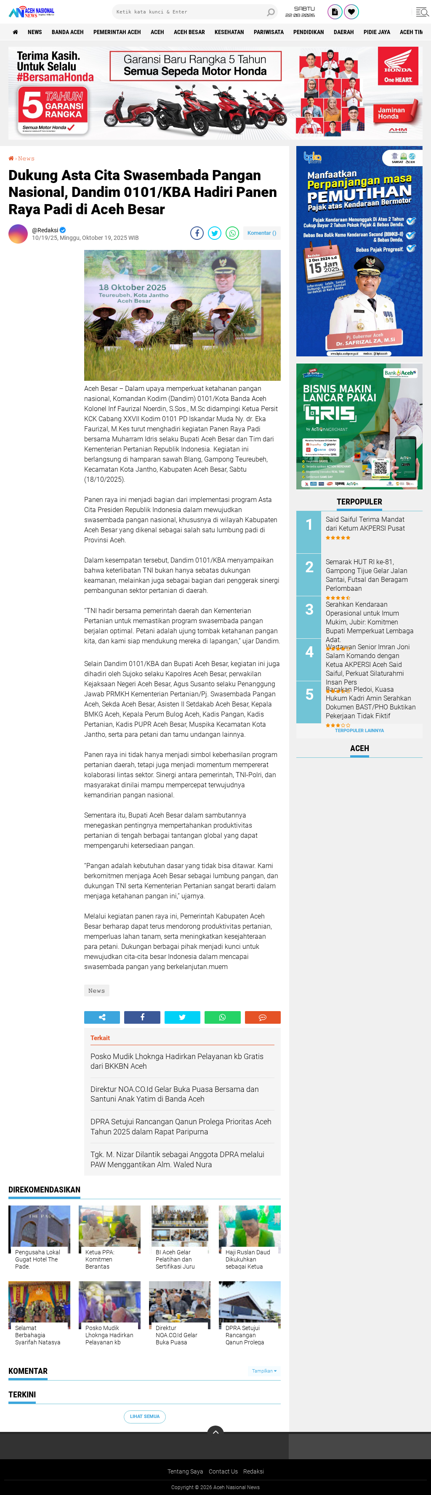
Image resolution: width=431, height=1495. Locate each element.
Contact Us (223, 1471)
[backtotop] (215, 1434)
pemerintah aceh (117, 32)
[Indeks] (335, 12)
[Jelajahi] (421, 11)
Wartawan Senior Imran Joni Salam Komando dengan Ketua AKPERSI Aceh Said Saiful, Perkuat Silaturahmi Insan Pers (368, 664)
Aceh (157, 32)
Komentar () (262, 233)
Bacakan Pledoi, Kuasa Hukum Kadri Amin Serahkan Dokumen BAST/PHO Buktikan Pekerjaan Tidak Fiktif (371, 702)
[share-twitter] (214, 233)
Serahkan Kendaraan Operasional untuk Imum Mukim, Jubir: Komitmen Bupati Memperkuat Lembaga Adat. (370, 621)
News (35, 32)
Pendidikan (308, 32)
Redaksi (253, 1471)
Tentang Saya (185, 1471)
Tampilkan (263, 1371)
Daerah (344, 32)
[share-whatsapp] (232, 233)
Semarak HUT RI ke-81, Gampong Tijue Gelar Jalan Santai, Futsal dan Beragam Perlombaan (367, 575)
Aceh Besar (189, 32)
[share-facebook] (197, 233)
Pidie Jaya (377, 32)
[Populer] (351, 12)
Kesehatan (229, 32)
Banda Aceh (68, 32)
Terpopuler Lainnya (359, 730)
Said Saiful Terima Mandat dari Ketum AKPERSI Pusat (365, 523)
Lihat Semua (145, 1416)
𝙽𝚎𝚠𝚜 (26, 158)
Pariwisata (269, 32)
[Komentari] (263, 1017)
